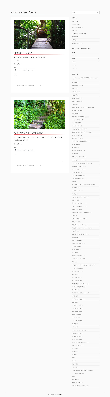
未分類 (73, 40)
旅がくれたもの (75, 113)
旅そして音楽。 (75, 95)
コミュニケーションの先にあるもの (80, 116)
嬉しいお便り (75, 348)
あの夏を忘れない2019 (77, 305)
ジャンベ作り (75, 24)
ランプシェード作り (76, 27)
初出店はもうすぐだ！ (77, 314)
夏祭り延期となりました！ (78, 311)
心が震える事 (75, 153)
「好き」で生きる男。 (77, 172)
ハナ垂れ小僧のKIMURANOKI (79, 258)
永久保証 (74, 181)
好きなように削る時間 (77, 336)
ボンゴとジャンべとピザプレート (80, 299)
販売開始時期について (77, 333)
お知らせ (74, 21)
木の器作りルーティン (77, 190)
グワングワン (75, 367)
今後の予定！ (75, 302)
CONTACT (74, 68)
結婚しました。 (75, 274)
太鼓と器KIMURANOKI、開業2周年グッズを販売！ (84, 184)
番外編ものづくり (76, 43)
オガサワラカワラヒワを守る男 (79, 166)
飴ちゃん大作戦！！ (76, 249)
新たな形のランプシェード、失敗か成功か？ (82, 228)
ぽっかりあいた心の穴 (77, 382)
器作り (73, 30)
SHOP (73, 58)
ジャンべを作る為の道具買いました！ (81, 342)
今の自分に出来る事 (76, 246)
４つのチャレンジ (23, 53)
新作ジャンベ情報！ (76, 221)
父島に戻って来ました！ (77, 280)
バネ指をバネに (75, 351)
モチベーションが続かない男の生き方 (81, 141)
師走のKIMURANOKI (77, 277)
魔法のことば (75, 88)
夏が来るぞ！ (75, 323)
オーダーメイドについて (77, 135)
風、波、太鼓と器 (76, 144)
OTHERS (74, 62)
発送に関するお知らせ (77, 98)
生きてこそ (74, 215)
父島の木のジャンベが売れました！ (80, 224)
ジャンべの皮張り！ (76, 317)
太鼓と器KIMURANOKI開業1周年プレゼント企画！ (84, 265)
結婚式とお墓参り (76, 200)
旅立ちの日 (74, 354)
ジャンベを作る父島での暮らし (79, 178)
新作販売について (76, 231)
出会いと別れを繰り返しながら (79, 175)
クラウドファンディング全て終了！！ (81, 330)
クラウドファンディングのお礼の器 (80, 385)
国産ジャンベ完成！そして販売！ (80, 218)
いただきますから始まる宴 (78, 373)
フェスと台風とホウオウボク (78, 286)
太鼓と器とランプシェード (78, 271)
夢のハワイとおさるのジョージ (79, 203)
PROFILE (74, 65)
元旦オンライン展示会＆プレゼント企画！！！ (83, 132)
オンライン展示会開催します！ (79, 150)
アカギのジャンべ (76, 289)
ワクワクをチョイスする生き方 (29, 133)
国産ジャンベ (75, 262)
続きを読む (17, 64)
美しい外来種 (75, 364)
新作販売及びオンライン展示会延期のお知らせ (83, 107)
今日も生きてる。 (76, 82)
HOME (73, 52)
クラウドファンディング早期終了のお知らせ (82, 370)
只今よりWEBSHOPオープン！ (79, 243)
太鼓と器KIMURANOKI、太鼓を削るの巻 (81, 212)
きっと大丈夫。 (75, 252)
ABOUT (74, 55)
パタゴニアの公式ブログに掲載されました (82, 163)
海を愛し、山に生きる (77, 209)
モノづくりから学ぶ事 (77, 126)
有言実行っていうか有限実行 (78, 169)
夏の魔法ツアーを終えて (77, 85)
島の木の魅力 (75, 296)
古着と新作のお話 (76, 92)
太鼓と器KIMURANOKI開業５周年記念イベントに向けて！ (85, 78)
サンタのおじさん (76, 187)
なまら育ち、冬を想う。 (77, 138)
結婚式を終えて (75, 194)
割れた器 (74, 361)
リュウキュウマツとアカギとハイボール (81, 292)
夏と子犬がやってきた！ (77, 110)
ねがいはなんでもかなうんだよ (79, 206)
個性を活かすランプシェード (78, 255)
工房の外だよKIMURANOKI (78, 33)
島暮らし (74, 357)
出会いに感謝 (75, 327)
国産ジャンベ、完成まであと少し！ (80, 234)
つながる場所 (75, 104)
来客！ (73, 376)
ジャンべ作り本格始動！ (77, 320)
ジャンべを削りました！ (77, 339)
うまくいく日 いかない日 (78, 345)
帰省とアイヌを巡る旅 (77, 101)
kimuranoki (31, 85)
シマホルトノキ (75, 237)
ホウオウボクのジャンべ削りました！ (81, 283)
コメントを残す (38, 85)
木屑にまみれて (75, 379)
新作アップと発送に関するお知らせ (80, 197)
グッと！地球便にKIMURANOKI (79, 129)
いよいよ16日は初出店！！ (78, 308)
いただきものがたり (76, 122)
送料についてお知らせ (77, 240)
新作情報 (74, 36)
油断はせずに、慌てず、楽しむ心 (80, 156)
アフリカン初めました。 (77, 268)
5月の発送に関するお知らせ (78, 119)
